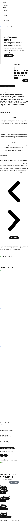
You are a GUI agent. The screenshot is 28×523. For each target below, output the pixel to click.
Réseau (5, 4)
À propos (5, 2)
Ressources (6, 9)
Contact (5, 10)
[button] (14, 192)
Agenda (5, 7)
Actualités (5, 5)
